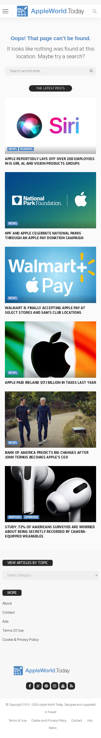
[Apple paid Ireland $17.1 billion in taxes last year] (50, 349)
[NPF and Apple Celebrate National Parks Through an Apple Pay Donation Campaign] (50, 200)
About (7, 603)
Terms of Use (13, 631)
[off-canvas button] (5, 11)
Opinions (31, 517)
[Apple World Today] (51, 10)
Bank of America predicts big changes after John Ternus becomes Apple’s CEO (46, 455)
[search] (94, 11)
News (13, 149)
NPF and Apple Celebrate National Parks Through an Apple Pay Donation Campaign (44, 235)
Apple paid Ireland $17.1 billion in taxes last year (50, 382)
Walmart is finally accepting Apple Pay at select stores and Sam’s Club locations (45, 310)
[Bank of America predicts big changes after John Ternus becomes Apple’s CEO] (50, 419)
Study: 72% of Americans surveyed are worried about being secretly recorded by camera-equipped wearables (50, 532)
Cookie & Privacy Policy (20, 640)
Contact (8, 612)
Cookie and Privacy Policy (48, 720)
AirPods (15, 517)
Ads (5, 621)
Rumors (26, 149)
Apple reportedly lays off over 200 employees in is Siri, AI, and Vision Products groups (50, 161)
